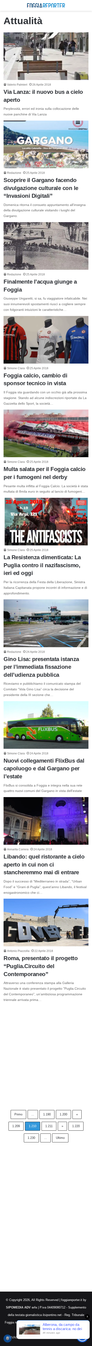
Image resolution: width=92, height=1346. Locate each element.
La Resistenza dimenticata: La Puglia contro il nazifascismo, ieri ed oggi (42, 565)
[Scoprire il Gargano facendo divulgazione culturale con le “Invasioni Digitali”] (46, 144)
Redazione (14, 173)
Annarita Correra (18, 849)
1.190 (47, 1114)
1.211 (49, 1126)
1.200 (63, 1114)
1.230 (31, 1138)
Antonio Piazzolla (18, 951)
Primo (18, 1114)
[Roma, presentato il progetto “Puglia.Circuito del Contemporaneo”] (46, 922)
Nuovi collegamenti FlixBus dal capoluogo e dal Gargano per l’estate (44, 768)
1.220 (76, 1126)
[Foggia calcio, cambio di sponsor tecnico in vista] (46, 340)
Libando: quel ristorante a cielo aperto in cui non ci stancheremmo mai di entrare (44, 864)
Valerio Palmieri (17, 84)
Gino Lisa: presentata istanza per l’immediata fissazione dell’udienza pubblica (41, 667)
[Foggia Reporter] (46, 5)
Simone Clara (16, 368)
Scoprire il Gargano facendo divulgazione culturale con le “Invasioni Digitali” (41, 188)
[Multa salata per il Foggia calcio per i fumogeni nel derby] (46, 433)
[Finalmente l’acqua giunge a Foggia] (46, 246)
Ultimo (60, 1138)
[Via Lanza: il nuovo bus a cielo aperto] (46, 56)
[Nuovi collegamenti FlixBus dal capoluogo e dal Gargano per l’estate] (46, 725)
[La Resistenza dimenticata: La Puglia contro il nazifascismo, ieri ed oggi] (46, 521)
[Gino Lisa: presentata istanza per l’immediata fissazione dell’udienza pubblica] (46, 623)
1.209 (16, 1126)
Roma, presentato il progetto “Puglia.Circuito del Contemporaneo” (41, 966)
